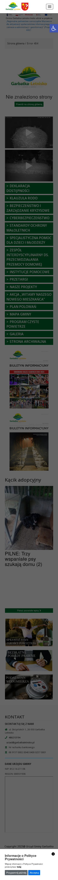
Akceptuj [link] (34, 872)
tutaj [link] (19, 866)
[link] (54, 28)
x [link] (53, 853)
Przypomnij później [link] (16, 872)
